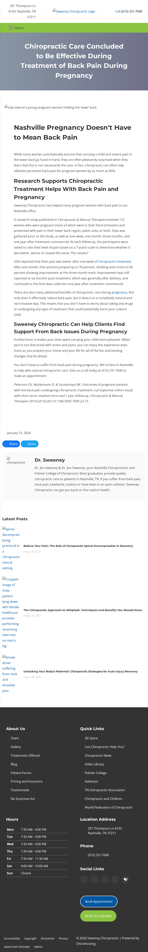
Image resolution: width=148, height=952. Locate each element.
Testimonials (20, 790)
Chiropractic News (98, 755)
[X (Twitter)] (115, 879)
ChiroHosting (86, 944)
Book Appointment (99, 901)
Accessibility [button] (12, 938)
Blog (14, 764)
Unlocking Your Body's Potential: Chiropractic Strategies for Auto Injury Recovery (81, 671)
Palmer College (96, 773)
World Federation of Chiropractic (109, 807)
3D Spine (91, 738)
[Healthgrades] (126, 879)
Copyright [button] (30, 938)
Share (13, 444)
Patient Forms (21, 773)
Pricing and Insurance (26, 781)
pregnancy (119, 292)
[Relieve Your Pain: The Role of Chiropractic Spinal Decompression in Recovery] (11, 548)
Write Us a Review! (98, 916)
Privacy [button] (63, 938)
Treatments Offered (25, 755)
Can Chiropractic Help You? (104, 747)
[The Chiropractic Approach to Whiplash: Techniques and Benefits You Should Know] (11, 612)
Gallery (16, 747)
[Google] (84, 879)
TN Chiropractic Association (105, 790)
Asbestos (91, 781)
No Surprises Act (23, 799)
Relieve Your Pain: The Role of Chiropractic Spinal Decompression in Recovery (78, 546)
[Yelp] (105, 879)
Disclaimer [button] (48, 938)
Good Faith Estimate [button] (17, 947)
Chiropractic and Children (103, 799)
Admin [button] (38, 947)
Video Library (94, 764)
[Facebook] (94, 879)
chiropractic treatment (114, 261)
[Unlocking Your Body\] (11, 674)
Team (15, 738)
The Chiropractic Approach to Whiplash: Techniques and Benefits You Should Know (83, 610)
